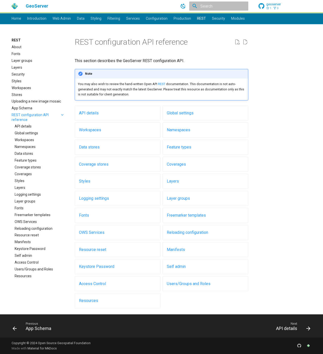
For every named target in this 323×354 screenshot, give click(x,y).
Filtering (113, 18)
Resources (88, 300)
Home (16, 18)
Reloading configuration (187, 232)
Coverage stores (94, 164)
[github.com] (299, 346)
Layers (173, 181)
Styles (84, 181)
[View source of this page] (237, 42)
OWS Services (91, 232)
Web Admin (61, 18)
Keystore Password (96, 266)
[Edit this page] (245, 42)
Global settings (180, 113)
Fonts (84, 215)
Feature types (179, 147)
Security (218, 18)
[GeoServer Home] (308, 346)
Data (81, 18)
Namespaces (178, 130)
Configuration (157, 18)
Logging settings (94, 198)
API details (89, 113)
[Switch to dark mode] (183, 6)
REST (201, 18)
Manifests (176, 249)
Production (182, 18)
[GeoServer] (15, 6)
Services (133, 18)
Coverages (176, 164)
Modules (238, 18)
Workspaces (90, 130)
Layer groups (178, 198)
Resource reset (92, 249)
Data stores (89, 147)
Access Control (92, 283)
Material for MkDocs (42, 348)
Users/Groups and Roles (188, 283)
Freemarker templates (186, 215)
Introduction (36, 18)
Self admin (176, 266)
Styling (96, 18)
